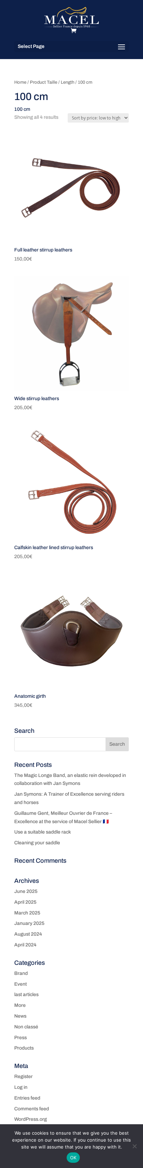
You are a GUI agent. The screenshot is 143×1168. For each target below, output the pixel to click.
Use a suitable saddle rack (42, 832)
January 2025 (29, 923)
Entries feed (27, 1098)
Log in (20, 1087)
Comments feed (31, 1108)
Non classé (26, 1026)
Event (20, 984)
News (20, 1016)
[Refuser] (134, 1146)
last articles (26, 994)
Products (24, 1048)
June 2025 (25, 891)
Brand (21, 973)
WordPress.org (30, 1119)
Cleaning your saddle (37, 842)
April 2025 (25, 902)
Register (23, 1076)
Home (20, 82)
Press (20, 1037)
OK (73, 1157)
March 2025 (27, 913)
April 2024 (25, 944)
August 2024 (28, 934)
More (20, 1005)
